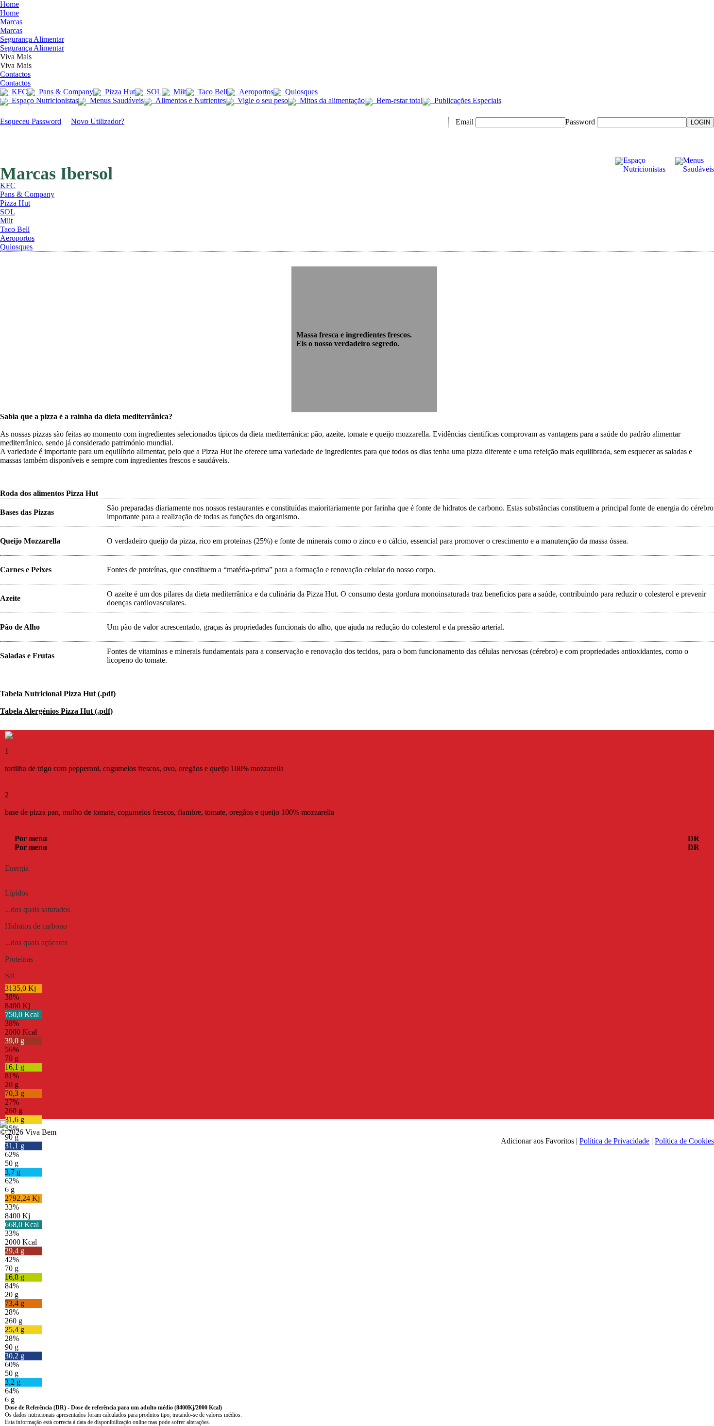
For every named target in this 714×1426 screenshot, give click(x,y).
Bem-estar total (398, 100)
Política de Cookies (684, 1141)
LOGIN (700, 122)
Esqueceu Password (30, 121)
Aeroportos (254, 92)
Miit (178, 92)
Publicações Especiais (465, 100)
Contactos (15, 78)
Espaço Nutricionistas (43, 100)
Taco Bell (210, 92)
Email (465, 122)
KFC (17, 92)
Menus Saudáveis (115, 100)
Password (580, 122)
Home (9, 8)
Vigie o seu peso (261, 100)
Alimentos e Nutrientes (189, 100)
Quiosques (299, 92)
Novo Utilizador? (97, 121)
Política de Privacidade (614, 1141)
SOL (152, 92)
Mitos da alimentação (330, 100)
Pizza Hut (118, 92)
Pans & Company (64, 92)
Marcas (11, 26)
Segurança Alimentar (32, 43)
